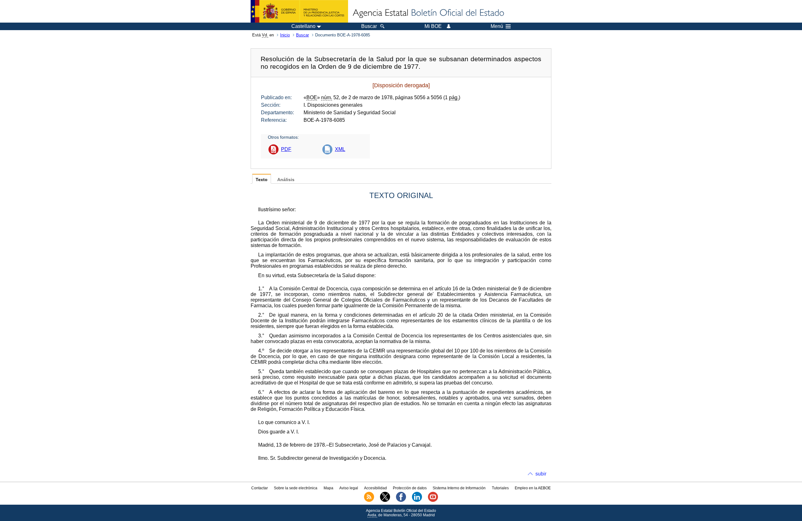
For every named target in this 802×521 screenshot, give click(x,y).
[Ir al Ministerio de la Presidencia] (299, 11)
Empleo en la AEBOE (533, 488)
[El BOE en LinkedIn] (417, 500)
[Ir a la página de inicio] (428, 13)
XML (340, 149)
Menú (497, 26)
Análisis (285, 179)
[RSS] (369, 500)
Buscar (302, 35)
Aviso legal (348, 488)
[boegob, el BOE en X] (385, 500)
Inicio (285, 35)
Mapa (328, 488)
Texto (262, 179)
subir (540, 473)
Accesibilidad (375, 488)
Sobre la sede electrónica (295, 488)
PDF (286, 149)
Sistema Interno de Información (459, 488)
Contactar (259, 488)
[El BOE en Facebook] (401, 500)
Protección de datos (410, 488)
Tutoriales (500, 488)
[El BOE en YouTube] (433, 500)
